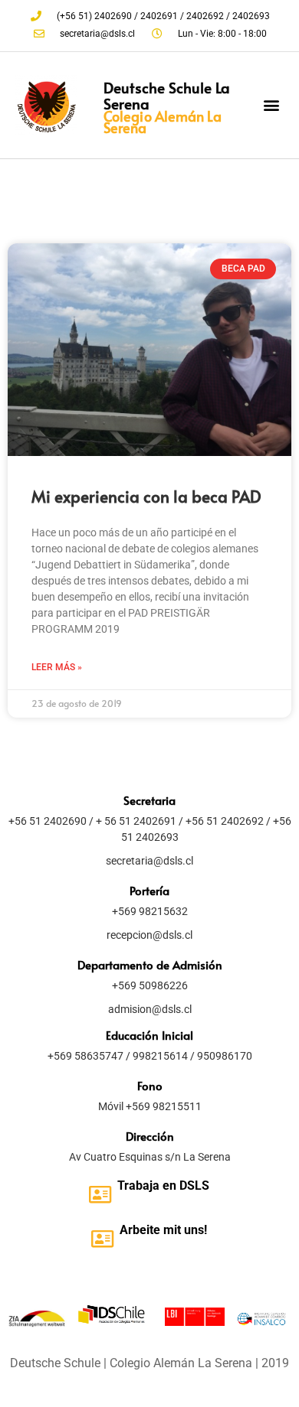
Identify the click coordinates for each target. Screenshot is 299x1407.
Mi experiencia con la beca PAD (146, 496)
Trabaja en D (152, 1185)
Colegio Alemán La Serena (163, 121)
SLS (198, 1185)
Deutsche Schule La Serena (167, 95)
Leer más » (56, 667)
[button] (271, 105)
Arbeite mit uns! (163, 1230)
